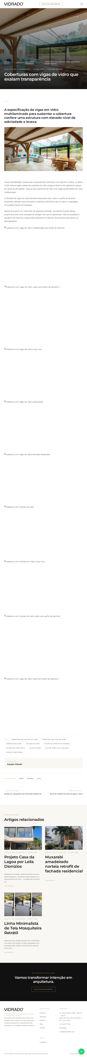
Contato (42, 1028)
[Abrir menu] (80, 4)
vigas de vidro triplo (14, 752)
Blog (41, 1024)
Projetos (42, 1020)
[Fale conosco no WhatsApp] (81, 1051)
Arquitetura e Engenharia (31, 62)
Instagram (43, 1042)
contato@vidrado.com (67, 1032)
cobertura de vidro (14, 743)
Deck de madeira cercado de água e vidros (66, 794)
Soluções (43, 1017)
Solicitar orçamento (51, 4)
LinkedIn (21, 778)
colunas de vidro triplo (15, 748)
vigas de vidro (35, 748)
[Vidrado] (14, 4)
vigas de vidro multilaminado (57, 748)
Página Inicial (7, 62)
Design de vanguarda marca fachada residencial (22, 794)
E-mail (39, 778)
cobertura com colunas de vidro (24, 739)
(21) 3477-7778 (65, 1024)
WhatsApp (30, 778)
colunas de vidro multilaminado (57, 743)
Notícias (19, 63)
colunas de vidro (33, 743)
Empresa (43, 1013)
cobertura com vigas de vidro (54, 739)
